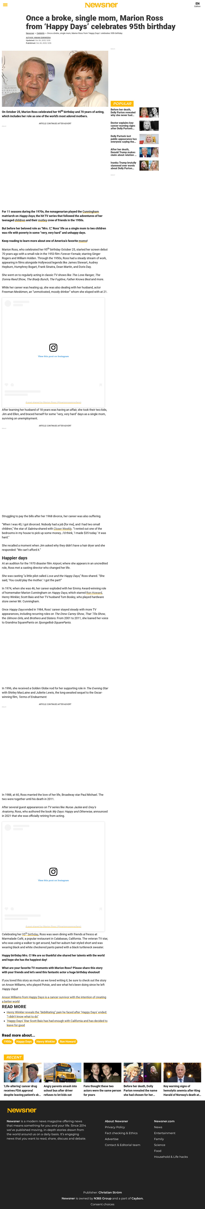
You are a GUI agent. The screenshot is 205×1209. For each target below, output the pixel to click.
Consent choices (102, 1204)
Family (159, 1139)
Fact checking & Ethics (121, 1133)
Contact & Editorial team (122, 1145)
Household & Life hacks (171, 1157)
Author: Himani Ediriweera (38, 38)
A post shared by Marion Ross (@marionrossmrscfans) (53, 402)
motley (42, 220)
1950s (8, 1041)
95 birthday (30, 934)
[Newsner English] (101, 5)
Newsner (30, 33)
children (20, 220)
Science (159, 1145)
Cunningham (90, 211)
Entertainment (164, 1133)
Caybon (137, 1198)
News (158, 1127)
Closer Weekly (63, 528)
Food (157, 1151)
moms (83, 241)
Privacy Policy (115, 1127)
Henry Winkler (46, 1041)
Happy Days (24, 1041)
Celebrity (41, 33)
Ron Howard (94, 592)
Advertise (112, 1139)
